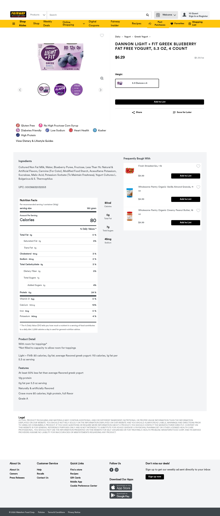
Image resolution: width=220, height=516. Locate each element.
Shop (36, 23)
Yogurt (127, 37)
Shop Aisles (22, 23)
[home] (19, 15)
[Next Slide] (101, 89)
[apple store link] (121, 490)
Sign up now (154, 477)
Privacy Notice (74, 512)
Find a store (76, 470)
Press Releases (17, 478)
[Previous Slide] (20, 89)
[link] (158, 23)
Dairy (117, 37)
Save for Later (184, 112)
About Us (14, 470)
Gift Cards (75, 478)
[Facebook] (111, 471)
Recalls (40, 474)
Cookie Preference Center (83, 486)
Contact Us (42, 478)
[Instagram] (117, 471)
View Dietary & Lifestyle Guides (34, 141)
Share (139, 112)
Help (39, 470)
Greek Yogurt (141, 37)
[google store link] (121, 498)
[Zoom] (102, 78)
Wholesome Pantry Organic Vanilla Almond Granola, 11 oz (166, 189)
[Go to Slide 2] (60, 90)
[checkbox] (102, 35)
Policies (41, 512)
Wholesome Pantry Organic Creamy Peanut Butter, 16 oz (166, 212)
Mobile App (76, 482)
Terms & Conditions (56, 512)
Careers (14, 474)
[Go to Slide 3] (77, 90)
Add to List (159, 102)
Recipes (136, 23)
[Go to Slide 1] (44, 90)
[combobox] (38, 15)
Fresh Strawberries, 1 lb (150, 166)
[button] (174, 14)
